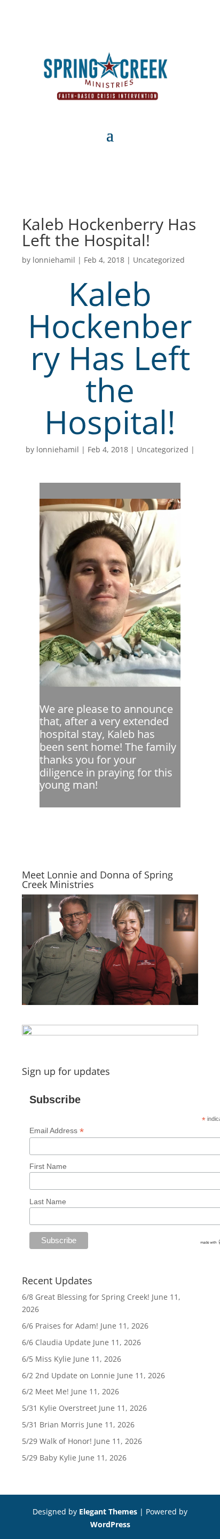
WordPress (110, 1524)
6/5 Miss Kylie (46, 1359)
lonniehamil (54, 260)
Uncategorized (159, 260)
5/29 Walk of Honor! (57, 1441)
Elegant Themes (108, 1511)
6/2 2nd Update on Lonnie (68, 1375)
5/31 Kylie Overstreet (59, 1408)
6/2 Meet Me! (45, 1391)
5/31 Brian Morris (53, 1424)
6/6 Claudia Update (56, 1342)
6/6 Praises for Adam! (60, 1326)
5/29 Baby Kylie (49, 1457)
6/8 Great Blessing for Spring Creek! (86, 1297)
